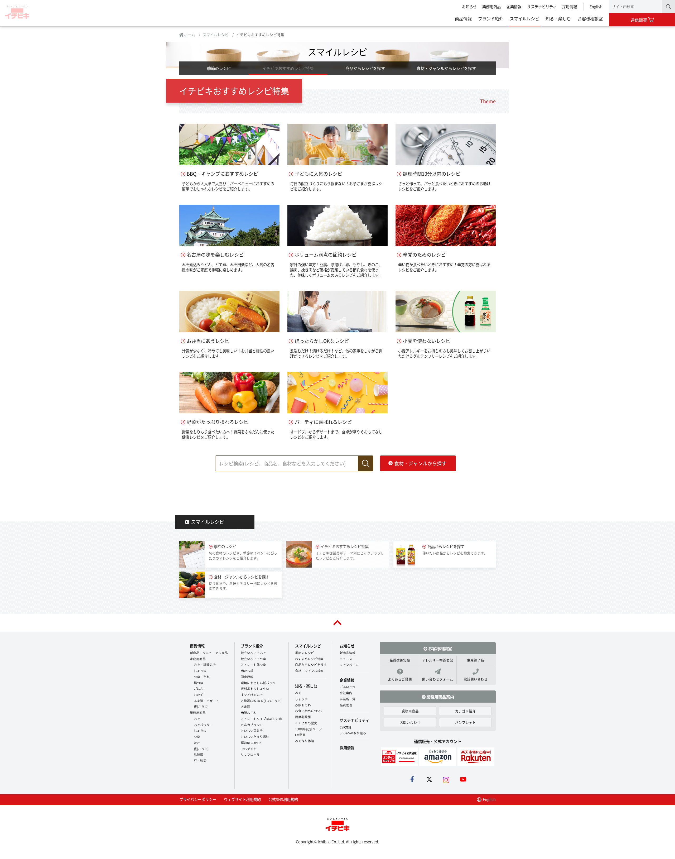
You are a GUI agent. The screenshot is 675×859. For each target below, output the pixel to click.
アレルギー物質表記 (437, 660)
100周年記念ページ (308, 729)
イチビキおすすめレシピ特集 (288, 68)
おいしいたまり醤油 (255, 736)
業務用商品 (491, 6)
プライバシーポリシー (197, 799)
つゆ (197, 736)
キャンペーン (349, 664)
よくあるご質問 (400, 679)
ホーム (189, 34)
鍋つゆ (198, 682)
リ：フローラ (250, 754)
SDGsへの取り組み (353, 733)
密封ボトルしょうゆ (255, 688)
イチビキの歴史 (306, 723)
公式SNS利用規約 (283, 799)
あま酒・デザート (206, 700)
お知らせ (469, 6)
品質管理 (346, 705)
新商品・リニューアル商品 (209, 652)
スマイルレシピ (524, 18)
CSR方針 (345, 727)
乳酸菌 (198, 754)
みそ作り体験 (304, 740)
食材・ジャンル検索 (309, 670)
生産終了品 (475, 660)
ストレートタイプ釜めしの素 (261, 718)
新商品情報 (347, 652)
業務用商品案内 (440, 696)
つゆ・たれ (202, 676)
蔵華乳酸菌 (303, 716)
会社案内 (346, 692)
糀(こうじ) (201, 706)
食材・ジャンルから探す (420, 463)
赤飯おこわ (249, 712)
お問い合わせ (410, 722)
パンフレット (465, 722)
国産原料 (247, 676)
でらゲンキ (249, 748)
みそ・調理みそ (205, 664)
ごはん (198, 688)
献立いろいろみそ (253, 652)
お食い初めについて (309, 710)
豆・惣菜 (200, 760)
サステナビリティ (542, 6)
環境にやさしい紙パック (258, 682)
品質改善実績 (399, 660)
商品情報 (463, 18)
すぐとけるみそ (252, 694)
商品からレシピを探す (365, 68)
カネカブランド (252, 724)
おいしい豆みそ (252, 730)
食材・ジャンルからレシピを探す (446, 68)
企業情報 (514, 6)
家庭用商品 (198, 658)
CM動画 (300, 734)
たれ (197, 742)
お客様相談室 (590, 18)
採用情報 (569, 6)
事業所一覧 (347, 699)
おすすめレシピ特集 (309, 658)
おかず (198, 694)
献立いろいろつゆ (253, 658)
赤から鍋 (247, 670)
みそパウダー (203, 724)
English (596, 6)
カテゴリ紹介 (465, 710)
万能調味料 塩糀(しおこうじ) (261, 700)
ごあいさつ (347, 686)
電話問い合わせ (476, 679)
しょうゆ (200, 670)
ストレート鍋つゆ (253, 664)
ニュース (346, 658)
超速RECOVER (251, 742)
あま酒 (245, 706)
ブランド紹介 (490, 18)
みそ (197, 718)
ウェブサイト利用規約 (242, 799)
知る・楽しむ (558, 18)
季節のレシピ (219, 68)
